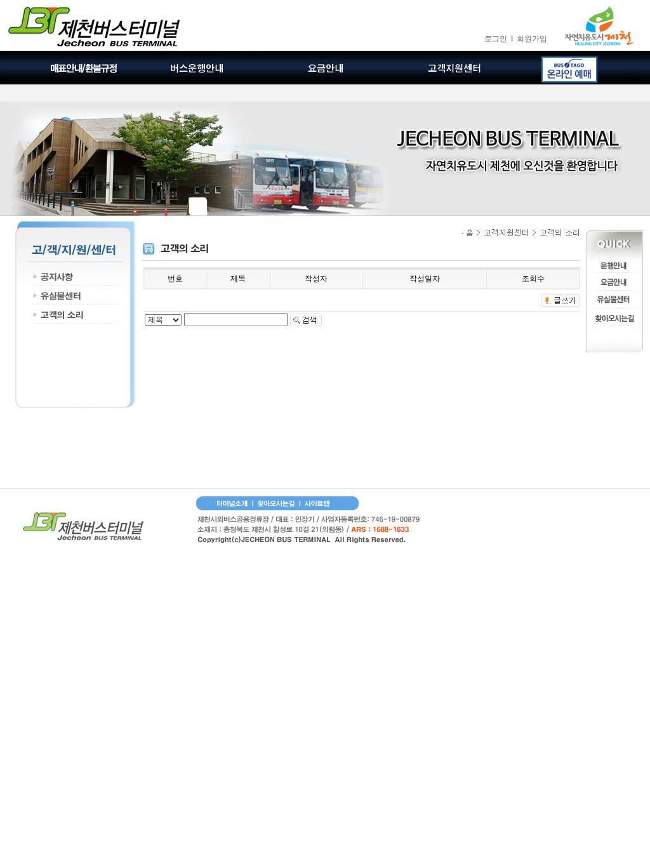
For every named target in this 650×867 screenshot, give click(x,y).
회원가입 (532, 38)
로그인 (495, 38)
